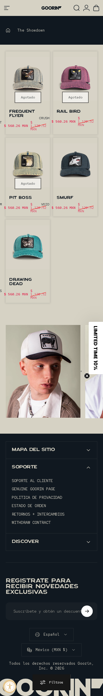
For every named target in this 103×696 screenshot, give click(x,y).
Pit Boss (20, 198)
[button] (96, 348)
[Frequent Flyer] (28, 79)
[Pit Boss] (28, 165)
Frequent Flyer (22, 114)
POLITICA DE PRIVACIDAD (37, 497)
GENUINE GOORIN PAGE (33, 489)
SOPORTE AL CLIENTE (32, 480)
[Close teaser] (87, 376)
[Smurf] (75, 165)
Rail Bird (69, 112)
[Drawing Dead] (28, 247)
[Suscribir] (87, 611)
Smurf (65, 198)
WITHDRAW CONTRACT (31, 522)
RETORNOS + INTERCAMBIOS (38, 514)
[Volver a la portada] (8, 30)
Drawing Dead (20, 282)
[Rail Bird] (75, 79)
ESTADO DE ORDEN (29, 505)
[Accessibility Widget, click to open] (9, 686)
